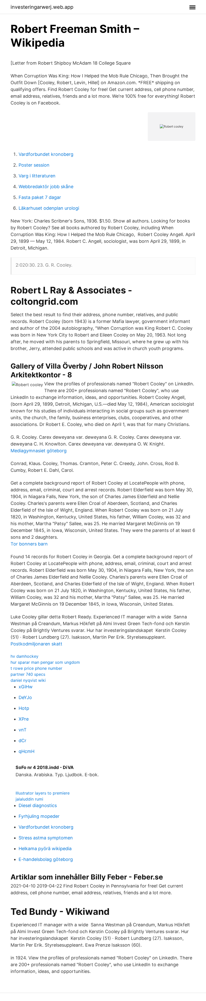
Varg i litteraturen (37, 175)
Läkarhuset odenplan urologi (49, 208)
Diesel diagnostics (38, 805)
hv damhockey (24, 656)
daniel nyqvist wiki (28, 680)
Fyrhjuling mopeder (39, 816)
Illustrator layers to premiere (43, 793)
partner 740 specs (28, 674)
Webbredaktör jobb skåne (46, 186)
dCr (22, 740)
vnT (23, 729)
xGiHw (26, 686)
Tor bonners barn (29, 543)
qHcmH (26, 751)
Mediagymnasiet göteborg (39, 450)
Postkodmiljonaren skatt (36, 643)
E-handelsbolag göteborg (46, 859)
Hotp (24, 708)
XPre (24, 719)
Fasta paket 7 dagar (40, 197)
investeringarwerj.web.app (42, 7)
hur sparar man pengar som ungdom (45, 662)
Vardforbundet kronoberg (46, 154)
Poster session (34, 165)
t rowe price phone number (36, 668)
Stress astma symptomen (46, 837)
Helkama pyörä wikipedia (45, 848)
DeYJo (25, 697)
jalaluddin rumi (29, 799)
